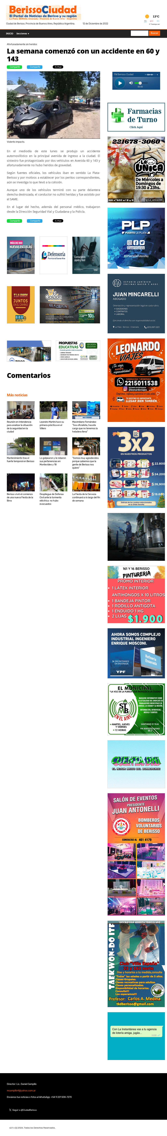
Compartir (15, 67)
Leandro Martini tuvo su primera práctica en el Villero (52, 425)
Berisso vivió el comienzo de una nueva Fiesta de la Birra (20, 497)
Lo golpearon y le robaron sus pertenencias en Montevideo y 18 (53, 461)
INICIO (9, 33)
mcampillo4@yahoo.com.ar (21, 1090)
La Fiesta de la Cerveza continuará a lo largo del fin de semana (86, 497)
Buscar (154, 33)
